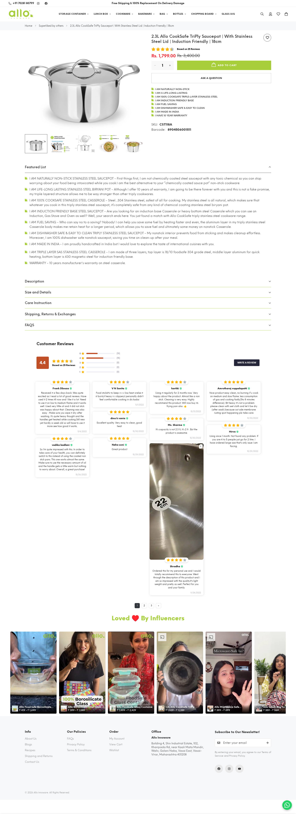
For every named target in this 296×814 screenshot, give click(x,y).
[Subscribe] (267, 743)
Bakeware (145, 14)
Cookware (123, 14)
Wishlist (114, 750)
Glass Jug (228, 14)
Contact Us (32, 761)
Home (28, 25)
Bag (162, 14)
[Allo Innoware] (21, 14)
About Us (30, 738)
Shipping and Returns (39, 756)
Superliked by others (51, 25)
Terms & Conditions (79, 750)
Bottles (178, 14)
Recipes (30, 750)
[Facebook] (46, 3)
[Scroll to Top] (289, 795)
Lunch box (101, 14)
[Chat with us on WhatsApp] (287, 805)
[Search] (262, 14)
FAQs (70, 738)
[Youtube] (239, 769)
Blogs (28, 744)
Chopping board (202, 14)
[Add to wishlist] (267, 38)
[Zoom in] (137, 40)
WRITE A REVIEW (246, 362)
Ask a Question (211, 78)
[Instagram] (38, 3)
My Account (116, 738)
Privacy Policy (76, 744)
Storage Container (72, 14)
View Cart (115, 744)
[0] (286, 14)
